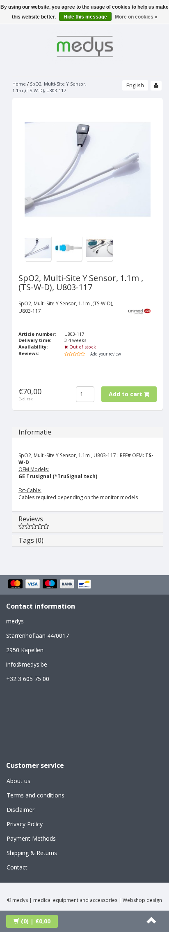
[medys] (84, 45)
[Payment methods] (50, 584)
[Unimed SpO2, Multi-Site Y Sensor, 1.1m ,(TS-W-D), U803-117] (38, 247)
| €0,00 (35, 921)
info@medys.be (26, 664)
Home (19, 84)
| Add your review (104, 354)
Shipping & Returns (32, 853)
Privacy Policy (25, 824)
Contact (17, 867)
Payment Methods (31, 838)
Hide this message (85, 17)
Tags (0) (30, 540)
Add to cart (126, 394)
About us (18, 781)
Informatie (34, 432)
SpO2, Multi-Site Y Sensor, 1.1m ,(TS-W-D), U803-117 (49, 87)
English (135, 85)
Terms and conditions (35, 795)
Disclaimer (20, 809)
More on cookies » (136, 17)
